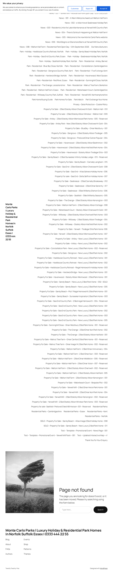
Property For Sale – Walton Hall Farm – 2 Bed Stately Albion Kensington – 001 (75, 377)
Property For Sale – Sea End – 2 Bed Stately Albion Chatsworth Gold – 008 (76, 166)
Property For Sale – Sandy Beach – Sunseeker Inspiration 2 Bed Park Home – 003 (74, 296)
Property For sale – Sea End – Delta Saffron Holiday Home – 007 (81, 176)
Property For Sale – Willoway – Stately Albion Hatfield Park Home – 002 (78, 224)
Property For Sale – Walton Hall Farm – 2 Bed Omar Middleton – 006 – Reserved (74, 358)
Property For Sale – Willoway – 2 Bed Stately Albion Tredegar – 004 (79, 219)
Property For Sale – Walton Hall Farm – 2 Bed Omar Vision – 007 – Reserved (76, 363)
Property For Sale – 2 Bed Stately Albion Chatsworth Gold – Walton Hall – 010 (75, 109)
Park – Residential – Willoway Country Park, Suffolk (42, 94)
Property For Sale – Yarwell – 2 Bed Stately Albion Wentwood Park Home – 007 (75, 233)
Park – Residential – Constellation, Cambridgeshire (86, 66)
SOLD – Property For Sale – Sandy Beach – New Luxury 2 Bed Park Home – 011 (75, 425)
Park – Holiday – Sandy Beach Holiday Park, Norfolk (86, 51)
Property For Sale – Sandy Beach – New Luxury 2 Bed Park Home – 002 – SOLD (75, 281)
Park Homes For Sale (63, 99)
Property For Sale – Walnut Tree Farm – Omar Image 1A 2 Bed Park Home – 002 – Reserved (70, 344)
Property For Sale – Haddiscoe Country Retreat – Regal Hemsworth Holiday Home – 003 (70, 267)
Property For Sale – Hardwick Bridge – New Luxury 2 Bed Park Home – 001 (77, 272)
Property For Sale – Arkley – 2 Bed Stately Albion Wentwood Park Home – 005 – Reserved (70, 118)
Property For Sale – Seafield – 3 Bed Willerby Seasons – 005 (82, 195)
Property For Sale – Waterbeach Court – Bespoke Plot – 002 (82, 382)
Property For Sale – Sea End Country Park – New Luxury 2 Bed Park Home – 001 (74, 305)
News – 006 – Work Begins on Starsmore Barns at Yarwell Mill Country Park (76, 42)
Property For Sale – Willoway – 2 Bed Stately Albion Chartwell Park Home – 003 (75, 214)
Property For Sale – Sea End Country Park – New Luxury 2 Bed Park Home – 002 (74, 310)
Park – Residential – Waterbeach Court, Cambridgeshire (84, 90)
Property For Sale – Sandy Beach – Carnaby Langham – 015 (82, 162)
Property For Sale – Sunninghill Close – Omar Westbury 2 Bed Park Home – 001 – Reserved (70, 325)
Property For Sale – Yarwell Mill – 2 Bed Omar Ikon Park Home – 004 (80, 392)
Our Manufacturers (99, 46)
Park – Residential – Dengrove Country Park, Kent (52, 70)
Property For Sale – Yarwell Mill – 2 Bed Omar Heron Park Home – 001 (79, 387)
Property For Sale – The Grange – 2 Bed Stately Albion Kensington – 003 (77, 200)
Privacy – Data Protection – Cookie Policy (90, 104)
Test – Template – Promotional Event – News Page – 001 (84, 430)
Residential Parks (100, 406)
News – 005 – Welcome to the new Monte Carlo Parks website (81, 37)
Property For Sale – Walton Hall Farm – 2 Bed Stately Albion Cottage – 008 (76, 205)
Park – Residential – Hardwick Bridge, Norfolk (48, 75)
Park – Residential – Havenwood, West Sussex (88, 75)
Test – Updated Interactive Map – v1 (92, 435)
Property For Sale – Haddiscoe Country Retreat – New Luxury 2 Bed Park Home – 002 (72, 262)
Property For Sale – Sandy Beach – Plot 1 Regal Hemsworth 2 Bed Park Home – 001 (73, 291)
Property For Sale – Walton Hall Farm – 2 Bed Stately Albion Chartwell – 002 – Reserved (71, 368)
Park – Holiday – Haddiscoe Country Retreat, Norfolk (41, 51)
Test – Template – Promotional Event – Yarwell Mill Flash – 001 (49, 435)
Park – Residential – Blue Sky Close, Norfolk (45, 66)
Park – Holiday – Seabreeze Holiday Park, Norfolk (87, 56)
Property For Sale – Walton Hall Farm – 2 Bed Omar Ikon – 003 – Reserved (77, 353)
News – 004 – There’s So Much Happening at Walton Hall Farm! (81, 32)
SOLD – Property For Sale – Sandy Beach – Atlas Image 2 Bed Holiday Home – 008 (73, 421)
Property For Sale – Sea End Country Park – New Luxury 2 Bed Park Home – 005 (74, 320)
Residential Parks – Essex (74, 411)
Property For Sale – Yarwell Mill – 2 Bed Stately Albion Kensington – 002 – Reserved (73, 397)
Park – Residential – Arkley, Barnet (93, 61)
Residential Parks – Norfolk (96, 416)
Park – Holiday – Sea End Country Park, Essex (46, 56)
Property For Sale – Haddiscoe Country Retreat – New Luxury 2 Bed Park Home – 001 (72, 258)
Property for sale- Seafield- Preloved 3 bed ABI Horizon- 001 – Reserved (61, 406)
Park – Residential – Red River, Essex (52, 80)
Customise (75, 8)
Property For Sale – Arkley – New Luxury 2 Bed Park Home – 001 (81, 238)
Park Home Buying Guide (42, 99)
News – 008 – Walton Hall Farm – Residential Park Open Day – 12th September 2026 (54, 46)
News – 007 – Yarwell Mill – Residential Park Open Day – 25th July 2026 (78, 13)
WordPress (103, 568)
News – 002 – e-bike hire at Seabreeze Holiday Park (86, 22)
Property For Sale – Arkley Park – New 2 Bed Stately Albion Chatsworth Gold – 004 (73, 123)
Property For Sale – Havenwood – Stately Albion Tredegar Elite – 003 (79, 152)
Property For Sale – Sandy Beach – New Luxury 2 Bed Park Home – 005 (78, 286)
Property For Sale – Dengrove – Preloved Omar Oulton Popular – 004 (79, 138)
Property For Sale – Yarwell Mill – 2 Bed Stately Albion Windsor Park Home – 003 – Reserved (69, 401)
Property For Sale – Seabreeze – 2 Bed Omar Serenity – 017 (83, 185)
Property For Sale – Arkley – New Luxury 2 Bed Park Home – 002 (81, 243)
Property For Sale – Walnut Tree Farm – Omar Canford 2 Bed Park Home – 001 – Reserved (70, 339)
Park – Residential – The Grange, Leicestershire (45, 85)
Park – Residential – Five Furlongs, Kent (91, 70)
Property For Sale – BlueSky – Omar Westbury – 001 (86, 128)
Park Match (79, 99)
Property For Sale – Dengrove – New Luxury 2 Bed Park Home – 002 (79, 253)
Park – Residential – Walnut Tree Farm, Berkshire (87, 85)
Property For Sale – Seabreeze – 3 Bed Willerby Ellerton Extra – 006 (79, 190)
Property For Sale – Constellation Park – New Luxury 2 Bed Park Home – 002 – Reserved (71, 248)
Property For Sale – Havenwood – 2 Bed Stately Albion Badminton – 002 (77, 142)
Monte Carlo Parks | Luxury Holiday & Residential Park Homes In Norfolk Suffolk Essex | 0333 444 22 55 (12, 222)
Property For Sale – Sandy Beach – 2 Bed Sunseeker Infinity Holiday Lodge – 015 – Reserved (69, 157)
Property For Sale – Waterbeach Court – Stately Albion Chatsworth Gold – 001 (75, 210)
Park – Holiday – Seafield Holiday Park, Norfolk (58, 61)
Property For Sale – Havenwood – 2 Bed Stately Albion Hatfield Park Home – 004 (74, 147)
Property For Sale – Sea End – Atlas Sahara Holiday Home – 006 (81, 171)
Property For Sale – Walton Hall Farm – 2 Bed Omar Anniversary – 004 (78, 349)
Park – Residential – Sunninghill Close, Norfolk (88, 80)
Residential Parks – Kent (97, 411)
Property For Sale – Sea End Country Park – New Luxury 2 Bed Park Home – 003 (74, 315)
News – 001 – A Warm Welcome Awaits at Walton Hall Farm (83, 18)
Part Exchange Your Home (96, 99)
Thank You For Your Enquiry (96, 440)
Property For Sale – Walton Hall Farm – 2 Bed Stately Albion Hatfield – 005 (76, 373)
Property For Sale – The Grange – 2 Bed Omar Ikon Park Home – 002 (79, 329)
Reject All (89, 8)
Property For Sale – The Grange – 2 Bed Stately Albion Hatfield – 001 (79, 334)
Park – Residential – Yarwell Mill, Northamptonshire (86, 94)
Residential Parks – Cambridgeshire (47, 411)
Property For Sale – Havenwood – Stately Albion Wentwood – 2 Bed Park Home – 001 (72, 277)
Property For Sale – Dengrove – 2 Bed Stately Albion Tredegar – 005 (79, 133)
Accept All (103, 8)
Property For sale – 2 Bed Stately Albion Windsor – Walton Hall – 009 (79, 114)
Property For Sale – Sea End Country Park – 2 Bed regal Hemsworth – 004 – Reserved (72, 301)
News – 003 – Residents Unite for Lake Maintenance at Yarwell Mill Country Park (74, 27)
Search (101, 509)
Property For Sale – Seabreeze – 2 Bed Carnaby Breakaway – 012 (80, 181)
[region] (56, 6)
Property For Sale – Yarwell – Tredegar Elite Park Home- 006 (82, 229)
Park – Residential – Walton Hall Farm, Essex (40, 90)
